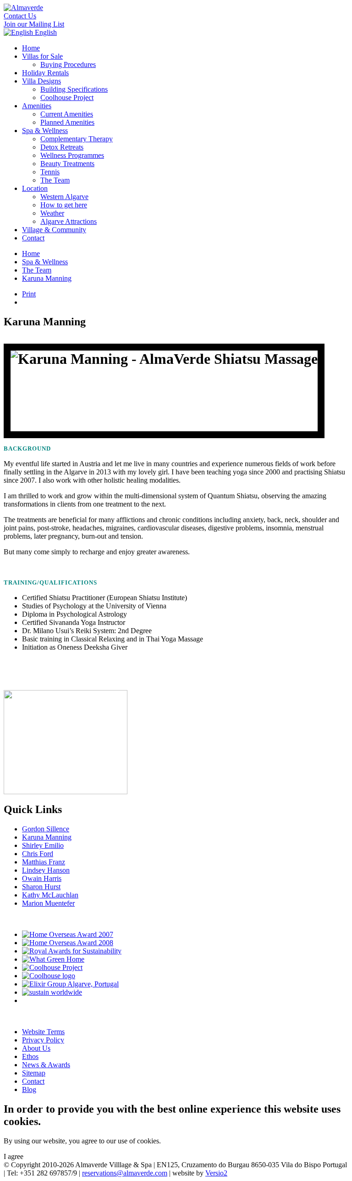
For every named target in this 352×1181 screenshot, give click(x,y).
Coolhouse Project (67, 97)
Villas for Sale (42, 56)
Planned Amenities (67, 122)
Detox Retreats (61, 147)
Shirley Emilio (43, 845)
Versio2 (216, 1173)
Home (31, 48)
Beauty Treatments (67, 163)
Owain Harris (41, 878)
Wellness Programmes (72, 155)
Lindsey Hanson (46, 870)
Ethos (30, 1056)
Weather (52, 213)
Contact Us (20, 16)
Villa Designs (41, 81)
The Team (55, 180)
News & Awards (46, 1065)
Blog (29, 1089)
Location (35, 188)
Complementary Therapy (76, 139)
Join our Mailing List (34, 24)
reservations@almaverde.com (124, 1173)
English (45, 32)
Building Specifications (74, 89)
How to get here (63, 205)
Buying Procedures (68, 64)
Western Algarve (64, 197)
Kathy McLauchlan (50, 895)
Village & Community (54, 230)
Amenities (36, 106)
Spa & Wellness (45, 130)
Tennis (50, 172)
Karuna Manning (47, 278)
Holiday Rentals (45, 73)
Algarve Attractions (68, 221)
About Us (36, 1048)
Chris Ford (37, 854)
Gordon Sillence (45, 829)
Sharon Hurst (41, 887)
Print (29, 294)
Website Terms (43, 1032)
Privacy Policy (43, 1040)
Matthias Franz (43, 862)
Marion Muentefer (48, 903)
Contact (33, 238)
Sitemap (33, 1073)
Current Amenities (66, 114)
